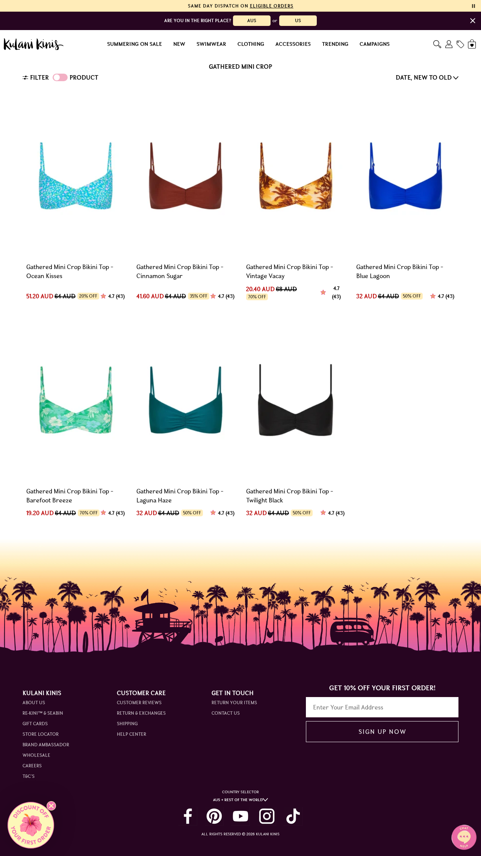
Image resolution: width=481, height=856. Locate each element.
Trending (335, 44)
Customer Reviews (139, 702)
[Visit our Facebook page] (187, 816)
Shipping (127, 723)
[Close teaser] (51, 806)
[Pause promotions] (473, 6)
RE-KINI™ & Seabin (43, 713)
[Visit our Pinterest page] (214, 816)
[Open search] (437, 44)
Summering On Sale (134, 44)
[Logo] (34, 44)
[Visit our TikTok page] (293, 816)
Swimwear (211, 44)
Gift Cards (35, 723)
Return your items (234, 702)
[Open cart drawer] (472, 44)
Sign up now (382, 731)
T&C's (29, 776)
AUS (251, 20)
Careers (32, 765)
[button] (31, 825)
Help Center (131, 734)
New (179, 44)
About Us (34, 702)
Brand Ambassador (46, 744)
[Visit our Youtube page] (240, 816)
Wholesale (36, 755)
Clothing (250, 44)
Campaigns (375, 44)
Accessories (293, 44)
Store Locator (41, 734)
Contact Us (226, 713)
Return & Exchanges (141, 713)
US (298, 20)
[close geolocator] (472, 20)
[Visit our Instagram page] (266, 816)
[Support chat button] (464, 837)
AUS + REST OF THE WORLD (238, 799)
